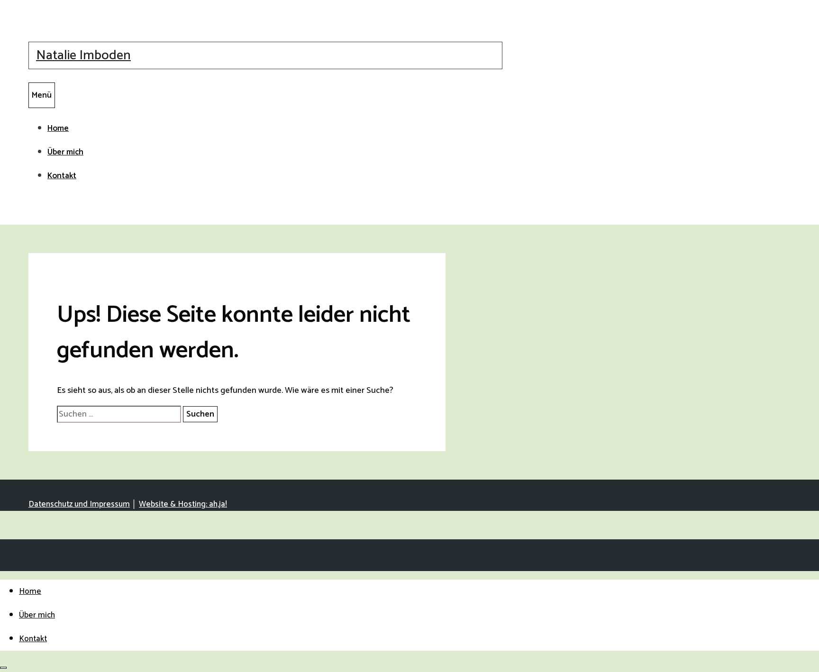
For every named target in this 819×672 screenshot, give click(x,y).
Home (58, 128)
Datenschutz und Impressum (79, 504)
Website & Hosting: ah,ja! (183, 504)
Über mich (65, 152)
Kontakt (61, 175)
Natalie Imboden (83, 55)
